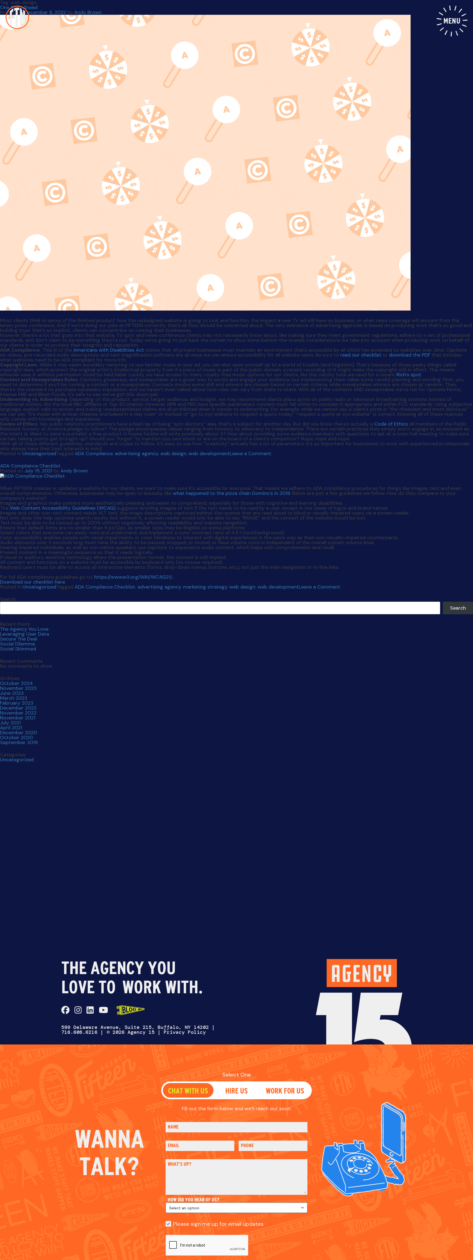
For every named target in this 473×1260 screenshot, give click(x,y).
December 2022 (18, 708)
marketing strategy (205, 587)
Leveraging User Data (24, 634)
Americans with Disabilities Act (108, 350)
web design (173, 453)
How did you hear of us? (193, 1199)
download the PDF (409, 355)
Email (173, 1145)
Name (173, 1127)
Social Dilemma (17, 644)
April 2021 (11, 727)
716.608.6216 (79, 1032)
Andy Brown (88, 12)
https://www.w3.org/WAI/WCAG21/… (134, 577)
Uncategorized (39, 453)
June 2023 (12, 693)
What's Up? (179, 1164)
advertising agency (136, 453)
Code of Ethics (391, 424)
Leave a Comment (250, 453)
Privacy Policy (185, 1032)
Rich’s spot (408, 374)
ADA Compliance (94, 453)
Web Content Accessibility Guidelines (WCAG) (63, 508)
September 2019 (19, 742)
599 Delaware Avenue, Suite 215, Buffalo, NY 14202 (135, 1027)
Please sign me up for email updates (218, 1224)
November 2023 (18, 688)
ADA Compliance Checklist (30, 466)
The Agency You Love (24, 629)
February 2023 (16, 703)
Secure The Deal (18, 639)
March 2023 (13, 698)
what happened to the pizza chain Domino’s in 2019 (231, 493)
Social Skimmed (18, 648)
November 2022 (18, 713)
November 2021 (17, 717)
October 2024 (16, 683)
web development (209, 453)
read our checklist (360, 355)
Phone (247, 1145)
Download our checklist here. (33, 582)
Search (8, 599)
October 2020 (16, 737)
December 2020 (18, 732)
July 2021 (10, 722)
